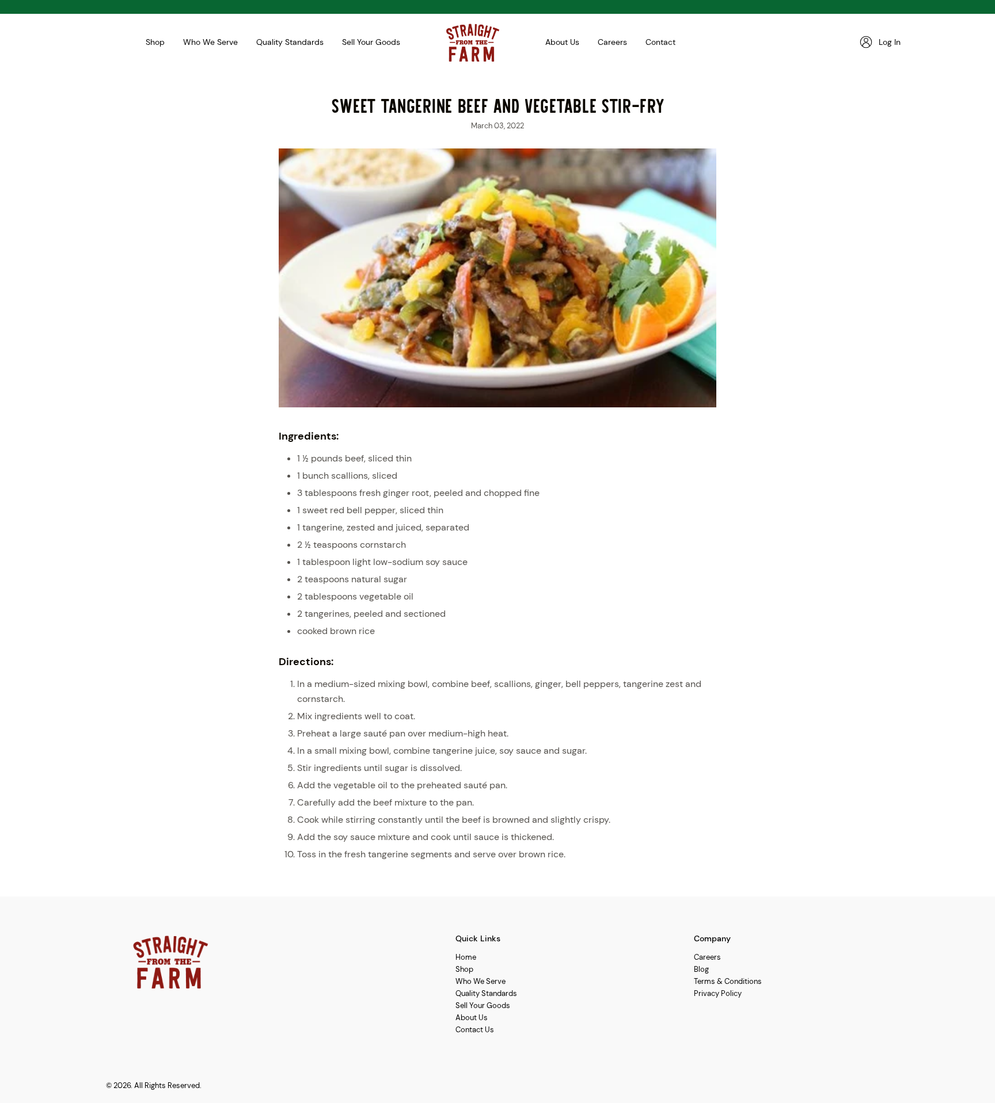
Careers (612, 42)
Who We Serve (210, 42)
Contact (660, 42)
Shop (155, 42)
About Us (562, 42)
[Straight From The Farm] (472, 42)
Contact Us (474, 1030)
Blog (701, 969)
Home (465, 957)
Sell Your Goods (371, 42)
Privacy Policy (718, 993)
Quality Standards (290, 42)
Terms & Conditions (728, 981)
